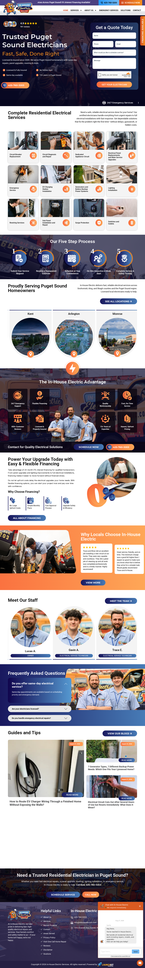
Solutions (126, 10)
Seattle (116, 313)
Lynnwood (72, 313)
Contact (137, 10)
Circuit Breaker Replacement (16, 155)
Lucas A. (72, 651)
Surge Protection (82, 223)
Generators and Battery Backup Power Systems (81, 189)
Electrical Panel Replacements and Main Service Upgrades (115, 156)
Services (74, 10)
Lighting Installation (112, 189)
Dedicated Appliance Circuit (82, 155)
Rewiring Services (17, 223)
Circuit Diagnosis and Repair (49, 155)
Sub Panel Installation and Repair (48, 223)
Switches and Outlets (113, 223)
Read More (72, 795)
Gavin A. (116, 650)
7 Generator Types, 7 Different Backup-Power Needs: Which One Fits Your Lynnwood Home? (111, 768)
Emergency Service (14, 189)
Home (65, 10)
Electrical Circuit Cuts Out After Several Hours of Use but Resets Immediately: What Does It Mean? (111, 805)
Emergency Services (108, 10)
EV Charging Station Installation (47, 189)
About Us (89, 10)
